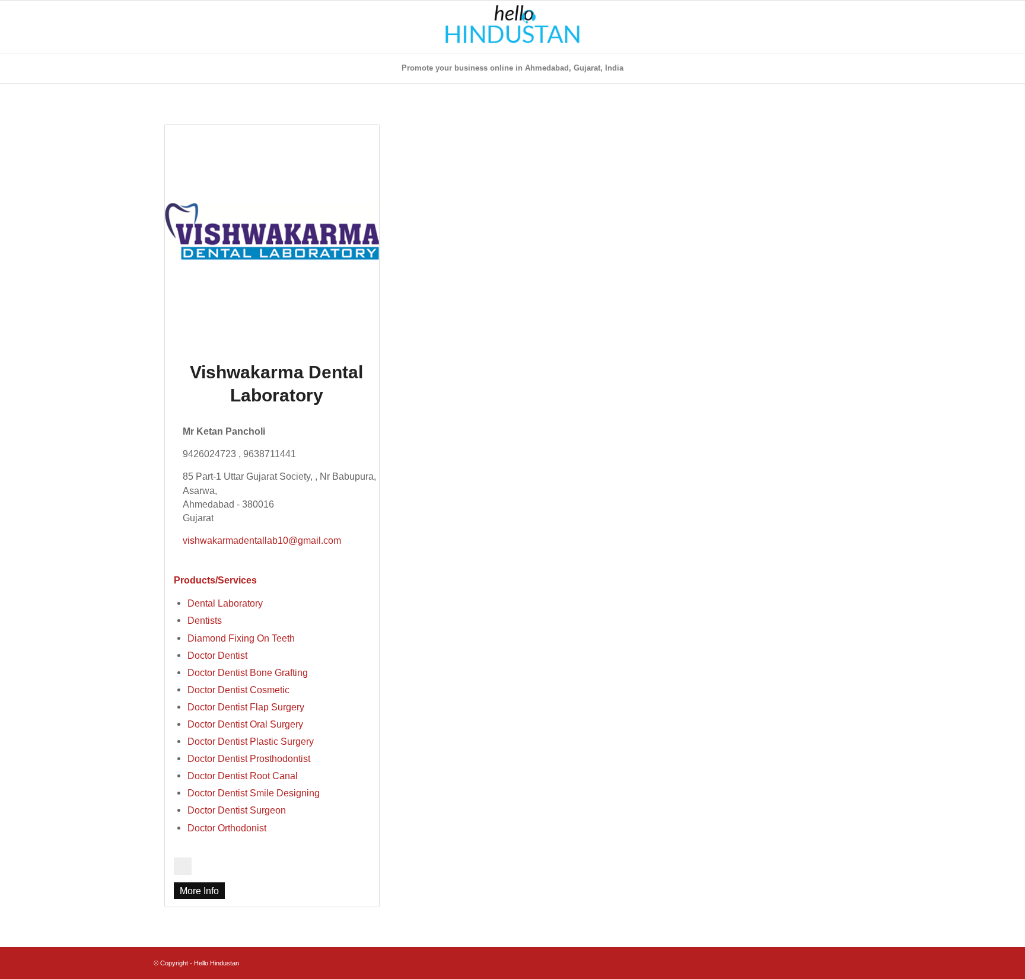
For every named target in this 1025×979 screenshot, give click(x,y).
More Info (199, 890)
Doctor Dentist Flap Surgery (245, 706)
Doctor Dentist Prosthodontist (248, 758)
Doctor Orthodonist (226, 827)
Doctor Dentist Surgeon (236, 810)
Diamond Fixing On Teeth (241, 638)
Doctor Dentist (217, 655)
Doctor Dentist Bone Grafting (247, 672)
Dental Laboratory (225, 603)
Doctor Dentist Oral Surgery (245, 724)
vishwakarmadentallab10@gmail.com (262, 540)
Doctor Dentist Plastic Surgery (250, 741)
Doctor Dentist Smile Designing (253, 792)
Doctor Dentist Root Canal (242, 775)
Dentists (204, 620)
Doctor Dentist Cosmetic (238, 689)
